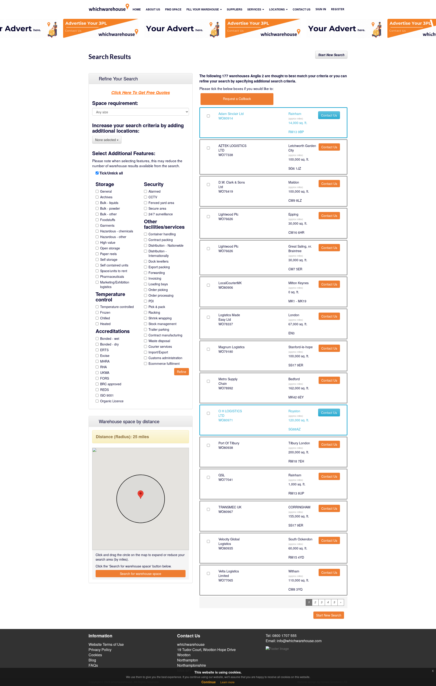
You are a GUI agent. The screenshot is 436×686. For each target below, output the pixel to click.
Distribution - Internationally (159, 253)
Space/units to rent (113, 270)
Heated (105, 323)
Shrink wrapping (160, 318)
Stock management (162, 323)
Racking (154, 312)
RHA (103, 367)
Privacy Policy (100, 649)
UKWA (104, 372)
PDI (151, 301)
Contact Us (329, 115)
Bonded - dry (109, 344)
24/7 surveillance (161, 214)
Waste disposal (159, 340)
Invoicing (155, 278)
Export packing (159, 267)
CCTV (153, 197)
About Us (153, 9)
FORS (104, 378)
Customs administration (165, 357)
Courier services (160, 346)
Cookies (95, 654)
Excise (104, 355)
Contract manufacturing (165, 335)
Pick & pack (157, 306)
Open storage (110, 248)
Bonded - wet (109, 338)
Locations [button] (277, 9)
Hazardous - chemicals (116, 231)
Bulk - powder (110, 208)
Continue (208, 682)
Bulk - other (108, 214)
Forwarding (157, 272)
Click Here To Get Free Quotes (140, 92)
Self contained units (114, 265)
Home (137, 9)
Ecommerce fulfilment (164, 363)
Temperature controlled (117, 306)
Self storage (108, 259)
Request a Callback (237, 98)
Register (337, 9)
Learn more (227, 682)
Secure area (157, 208)
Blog (92, 660)
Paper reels (108, 253)
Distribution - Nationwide (166, 245)
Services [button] (254, 9)
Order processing (161, 295)
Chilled (105, 318)
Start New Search (331, 54)
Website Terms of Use (106, 644)
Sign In (320, 9)
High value (107, 242)
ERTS (104, 350)
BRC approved (110, 384)
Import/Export (158, 352)
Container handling (162, 234)
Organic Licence (112, 401)
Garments (107, 225)
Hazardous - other (113, 236)
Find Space (173, 9)
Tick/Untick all (111, 173)
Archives (106, 197)
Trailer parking (159, 329)
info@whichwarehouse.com (299, 640)
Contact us (301, 9)
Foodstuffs (107, 219)
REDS (104, 389)
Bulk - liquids (109, 202)
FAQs (93, 665)
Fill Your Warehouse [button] (203, 9)
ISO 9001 (107, 395)
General (106, 191)
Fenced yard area (161, 202)
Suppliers (234, 9)
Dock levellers (158, 261)
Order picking (158, 289)
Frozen (105, 312)
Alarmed (155, 191)
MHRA (104, 361)
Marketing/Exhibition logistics (114, 284)
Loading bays (158, 284)
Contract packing (161, 239)
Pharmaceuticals (112, 276)
